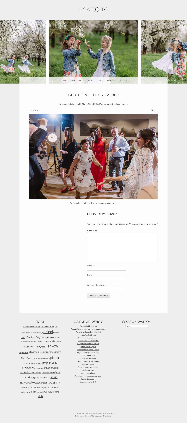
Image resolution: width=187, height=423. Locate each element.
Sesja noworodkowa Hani (88, 367)
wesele (48, 391)
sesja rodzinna (49, 382)
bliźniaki (37, 327)
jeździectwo (51, 337)
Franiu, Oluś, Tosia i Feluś (88, 341)
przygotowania (51, 368)
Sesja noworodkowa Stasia (88, 344)
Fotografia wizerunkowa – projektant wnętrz (88, 329)
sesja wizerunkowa (48, 387)
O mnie (63, 81)
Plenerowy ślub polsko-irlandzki (113, 104)
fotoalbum (56, 332)
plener (54, 358)
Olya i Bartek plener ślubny (88, 353)
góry (23, 337)
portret (40, 363)
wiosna (56, 392)
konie (52, 341)
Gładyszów (33, 337)
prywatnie (28, 367)
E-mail (90, 275)
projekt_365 (49, 362)
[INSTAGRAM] (126, 80)
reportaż (25, 372)
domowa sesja (37, 332)
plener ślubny (30, 363)
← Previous (34, 110)
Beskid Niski (29, 327)
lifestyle (33, 352)
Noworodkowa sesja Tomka (88, 350)
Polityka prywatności (82, 416)
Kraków (52, 346)
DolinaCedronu (25, 332)
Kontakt (111, 81)
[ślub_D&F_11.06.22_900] (93, 199)
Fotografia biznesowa (88, 326)
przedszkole (38, 368)
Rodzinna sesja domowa (88, 338)
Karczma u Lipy (43, 341)
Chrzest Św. (46, 327)
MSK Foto (110, 413)
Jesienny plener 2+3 (88, 382)
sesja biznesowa (44, 373)
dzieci (48, 332)
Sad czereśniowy (88, 373)
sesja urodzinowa (30, 387)
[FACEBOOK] (120, 80)
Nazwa (91, 265)
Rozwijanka (107, 416)
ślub (40, 396)
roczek (34, 372)
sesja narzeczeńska (40, 377)
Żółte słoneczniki (88, 355)
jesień (42, 337)
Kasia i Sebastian (88, 379)
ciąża (54, 326)
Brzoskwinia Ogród (88, 347)
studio (33, 392)
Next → (154, 110)
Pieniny (47, 358)
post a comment (109, 203)
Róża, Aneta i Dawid (88, 335)
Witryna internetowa (96, 285)
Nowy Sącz (26, 358)
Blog (99, 81)
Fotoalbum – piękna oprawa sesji (88, 376)
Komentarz (92, 231)
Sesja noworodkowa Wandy (88, 361)
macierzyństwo (50, 352)
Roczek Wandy (88, 364)
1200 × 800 (92, 104)
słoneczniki (40, 392)
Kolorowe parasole (88, 358)
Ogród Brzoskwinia (38, 358)
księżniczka (23, 353)
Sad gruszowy (88, 370)
